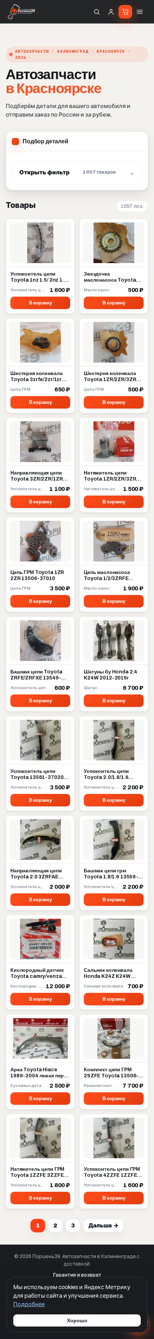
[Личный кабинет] (111, 12)
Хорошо (77, 1320)
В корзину (40, 303)
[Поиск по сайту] (97, 12)
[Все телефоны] (84, 12)
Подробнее (29, 1304)
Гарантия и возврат (77, 1275)
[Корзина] (125, 12)
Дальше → (103, 1225)
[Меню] (139, 12)
